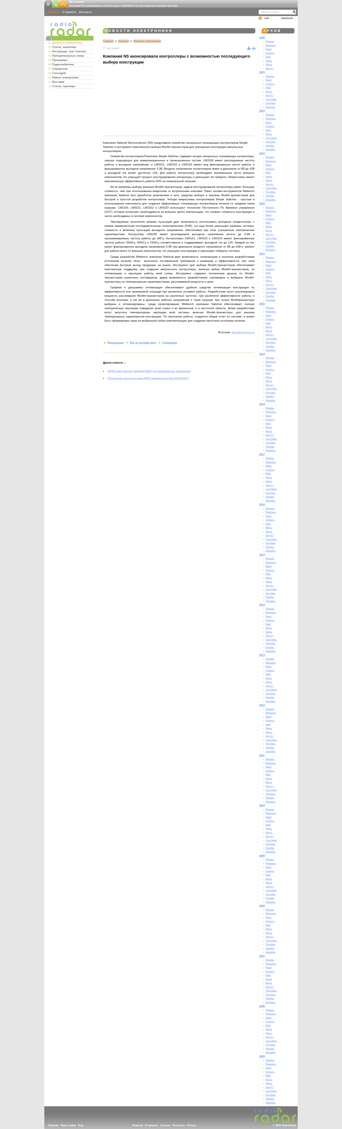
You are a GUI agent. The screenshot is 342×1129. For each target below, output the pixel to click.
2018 (262, 404)
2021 (262, 253)
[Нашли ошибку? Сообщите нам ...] (249, 48)
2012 (262, 705)
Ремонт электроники (65, 77)
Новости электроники (147, 41)
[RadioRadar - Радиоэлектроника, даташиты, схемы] (69, 29)
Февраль (271, 45)
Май (268, 56)
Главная (108, 41)
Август (270, 68)
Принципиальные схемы (68, 55)
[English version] (63, 3)
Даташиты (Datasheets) (67, 42)
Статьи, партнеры (63, 86)
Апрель (270, 53)
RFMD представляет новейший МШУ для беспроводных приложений (149, 371)
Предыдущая (115, 342)
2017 (262, 454)
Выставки (58, 81)
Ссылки (165, 1125)
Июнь (269, 60)
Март (269, 49)
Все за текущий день (143, 342)
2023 (262, 153)
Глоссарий (59, 73)
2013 (262, 655)
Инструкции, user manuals (69, 51)
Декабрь (271, 107)
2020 (262, 303)
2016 (262, 504)
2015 (262, 554)
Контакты (85, 12)
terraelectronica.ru (243, 332)
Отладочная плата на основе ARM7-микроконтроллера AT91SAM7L (148, 378)
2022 (262, 203)
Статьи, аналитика (64, 46)
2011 (262, 755)
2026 (262, 37)
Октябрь (271, 103)
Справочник (60, 68)
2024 (262, 110)
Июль (269, 64)
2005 (262, 1056)
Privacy (191, 1125)
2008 (262, 905)
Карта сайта (68, 1125)
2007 (262, 956)
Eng (80, 1125)
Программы (59, 60)
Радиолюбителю (63, 64)
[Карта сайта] (55, 3)
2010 (262, 805)
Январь (270, 41)
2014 (262, 604)
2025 (262, 72)
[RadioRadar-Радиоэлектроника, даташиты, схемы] (48, 3)
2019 (262, 354)
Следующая (169, 342)
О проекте (69, 12)
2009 (262, 855)
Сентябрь (271, 99)
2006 (262, 1006)
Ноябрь (270, 145)
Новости (53, 12)
